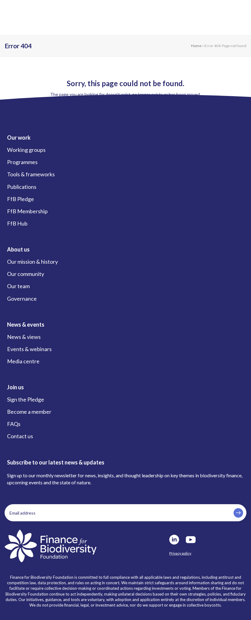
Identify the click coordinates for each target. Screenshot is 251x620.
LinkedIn (174, 540)
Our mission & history (32, 261)
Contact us (20, 436)
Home (196, 45)
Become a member (29, 411)
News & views (24, 336)
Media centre (23, 361)
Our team (18, 286)
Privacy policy (180, 553)
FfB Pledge (20, 199)
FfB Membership (27, 211)
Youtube (191, 540)
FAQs (14, 423)
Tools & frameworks (31, 174)
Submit (238, 513)
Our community (25, 273)
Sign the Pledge (25, 399)
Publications (21, 186)
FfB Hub (17, 223)
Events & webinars (29, 349)
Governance (22, 298)
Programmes (22, 162)
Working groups (26, 149)
